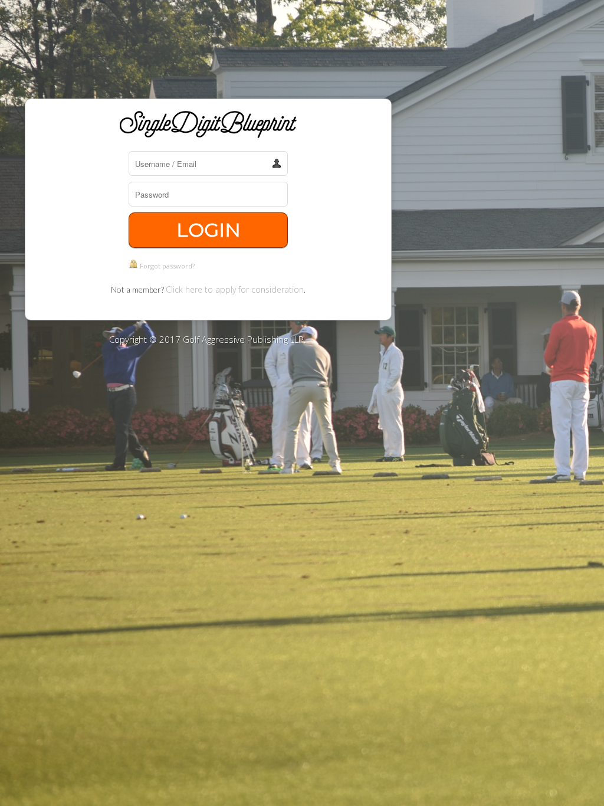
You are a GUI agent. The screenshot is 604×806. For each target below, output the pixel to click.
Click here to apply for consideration (235, 289)
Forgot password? (167, 265)
